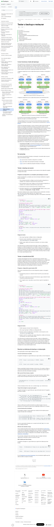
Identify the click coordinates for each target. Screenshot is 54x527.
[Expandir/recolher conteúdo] (24, 30)
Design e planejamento (28, 19)
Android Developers (21, 19)
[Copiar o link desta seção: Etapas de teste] (26, 235)
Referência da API (43, 500)
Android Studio (44, 1)
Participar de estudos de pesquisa (50, 502)
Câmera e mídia (23, 499)
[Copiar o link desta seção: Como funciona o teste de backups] (40, 62)
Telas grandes (30, 493)
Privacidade (24, 500)
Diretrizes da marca (27, 521)
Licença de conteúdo (47, 465)
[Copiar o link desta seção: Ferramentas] (26, 154)
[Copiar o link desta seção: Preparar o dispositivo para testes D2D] (38, 268)
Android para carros (30, 500)
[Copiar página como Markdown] (22, 27)
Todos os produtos (18, 518)
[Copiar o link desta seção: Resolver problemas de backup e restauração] (46, 349)
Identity (9, 4)
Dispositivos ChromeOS (30, 497)
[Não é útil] (50, 19)
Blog (16, 502)
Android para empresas (17, 496)
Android (16, 493)
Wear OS (29, 495)
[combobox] (23, 1)
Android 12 (36, 500)
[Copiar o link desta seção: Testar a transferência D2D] (35, 256)
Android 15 (36, 495)
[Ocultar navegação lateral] (13, 525)
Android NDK (43, 503)
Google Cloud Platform (19, 516)
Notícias (16, 501)
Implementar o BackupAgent (23, 433)
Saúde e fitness (24, 496)
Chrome (16, 513)
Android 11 (36, 502)
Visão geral (3, 6)
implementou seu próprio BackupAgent (28, 455)
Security (3, 4)
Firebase (16, 514)
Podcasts (16, 504)
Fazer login (51, 1)
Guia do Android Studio (43, 495)
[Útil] (48, 19)
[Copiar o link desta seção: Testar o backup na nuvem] (35, 168)
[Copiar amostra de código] (50, 198)
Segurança (17, 497)
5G (22, 502)
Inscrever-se (40, 524)
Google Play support (50, 500)
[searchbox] (7, 10)
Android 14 (36, 497)
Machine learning (23, 495)
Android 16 (36, 494)
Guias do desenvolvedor (43, 497)
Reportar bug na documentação (50, 496)
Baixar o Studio (43, 502)
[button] (7, 23)
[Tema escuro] (48, 198)
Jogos (23, 492)
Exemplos (10, 6)
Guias (16, 6)
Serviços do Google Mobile (35, 145)
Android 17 (36, 492)
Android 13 (36, 499)
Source (16, 499)
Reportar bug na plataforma (50, 493)
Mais (12, 1)
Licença (22, 521)
